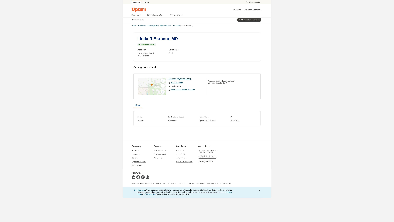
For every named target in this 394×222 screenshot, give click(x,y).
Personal (136, 2)
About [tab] (137, 105)
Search (238, 10)
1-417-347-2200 (177, 83)
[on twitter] (143, 177)
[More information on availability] (226, 83)
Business (146, 2)
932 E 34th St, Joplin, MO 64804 (183, 89)
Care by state (153, 26)
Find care (176, 26)
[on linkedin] (133, 177)
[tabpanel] (197, 118)
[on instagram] (147, 177)
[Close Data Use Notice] (259, 190)
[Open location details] (152, 85)
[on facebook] (138, 177)
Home (134, 26)
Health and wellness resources (249, 20)
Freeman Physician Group (179, 79)
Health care (142, 26)
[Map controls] (163, 92)
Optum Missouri (165, 26)
